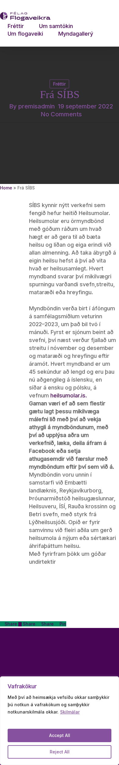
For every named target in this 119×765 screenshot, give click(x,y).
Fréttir (59, 83)
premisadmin (36, 106)
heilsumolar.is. (68, 395)
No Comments (61, 114)
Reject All (60, 751)
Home (6, 187)
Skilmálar (70, 711)
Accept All (59, 735)
